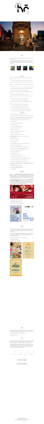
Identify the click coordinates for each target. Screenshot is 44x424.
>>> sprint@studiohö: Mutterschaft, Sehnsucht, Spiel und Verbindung (17, 333)
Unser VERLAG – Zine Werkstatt (28, 117)
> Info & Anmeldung (31, 115)
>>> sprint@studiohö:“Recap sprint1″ (14, 335)
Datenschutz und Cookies (19, 419)
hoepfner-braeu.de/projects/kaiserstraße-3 (19, 347)
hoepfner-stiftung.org (25, 420)
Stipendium (19, 143)
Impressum (24, 419)
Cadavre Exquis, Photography (18, 165)
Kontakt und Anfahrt (27, 419)
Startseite (15, 419)
